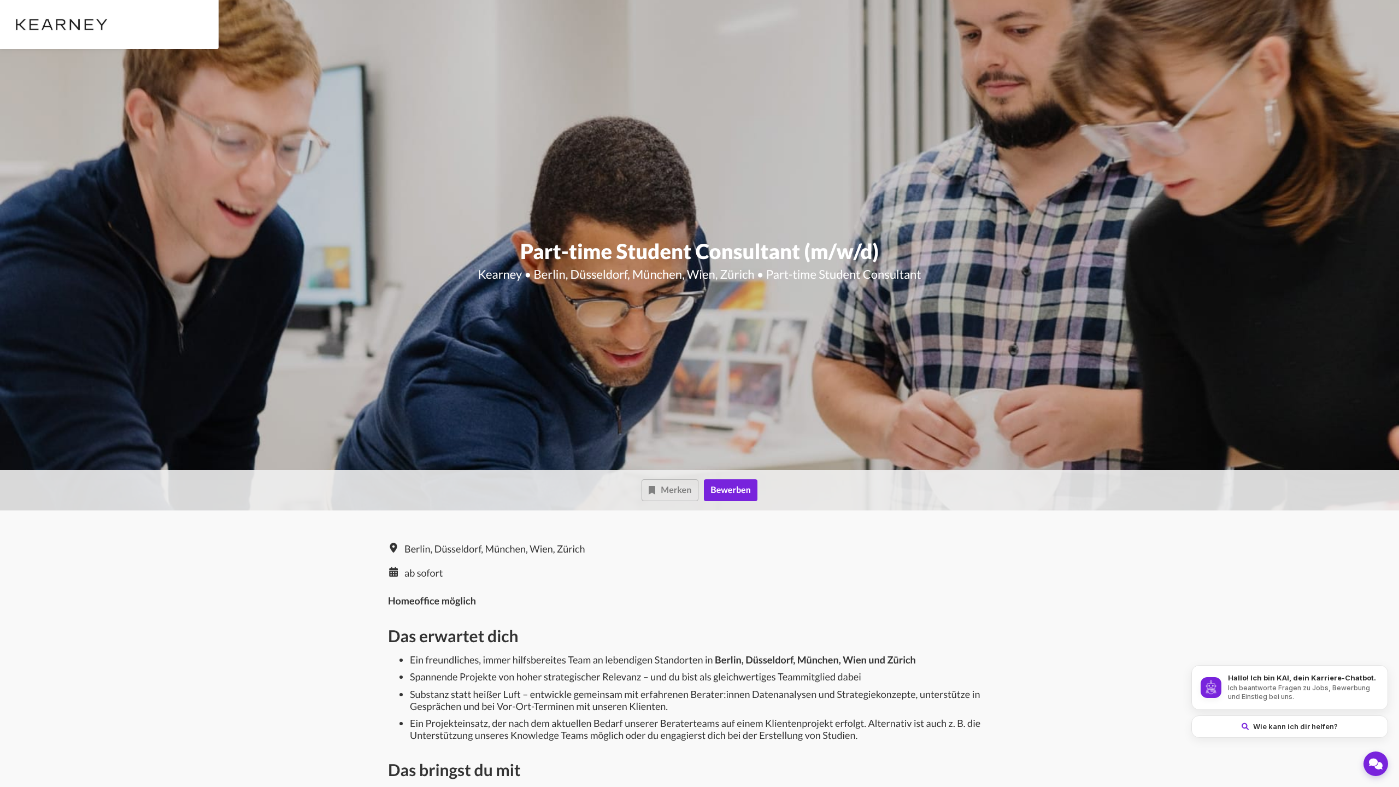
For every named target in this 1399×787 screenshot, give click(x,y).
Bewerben (730, 490)
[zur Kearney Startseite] (59, 24)
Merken (676, 490)
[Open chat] (1375, 763)
